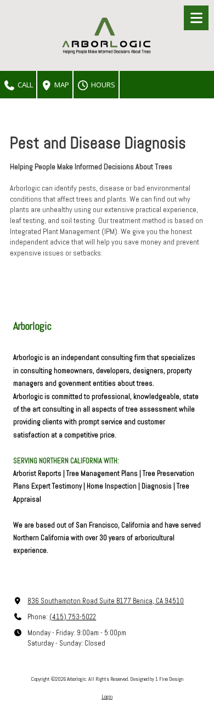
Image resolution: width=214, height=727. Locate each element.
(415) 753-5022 (72, 616)
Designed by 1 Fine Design (156, 678)
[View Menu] (196, 17)
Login (107, 696)
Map (61, 85)
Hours (102, 85)
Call (24, 85)
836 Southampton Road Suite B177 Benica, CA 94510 (105, 601)
